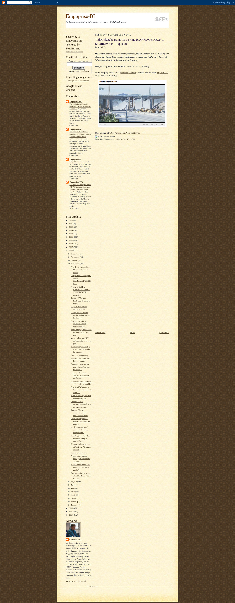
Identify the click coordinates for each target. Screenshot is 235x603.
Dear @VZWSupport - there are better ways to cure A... (81, 390)
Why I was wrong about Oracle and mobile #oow (80, 270)
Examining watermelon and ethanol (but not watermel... (80, 367)
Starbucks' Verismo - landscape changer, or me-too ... (81, 301)
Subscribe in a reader (74, 51)
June (73, 488)
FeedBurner (84, 71)
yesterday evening (128, 72)
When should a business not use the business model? (80, 467)
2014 (71, 243)
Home (132, 332)
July (73, 484)
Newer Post (100, 332)
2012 (71, 250)
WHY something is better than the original (81, 397)
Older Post (164, 332)
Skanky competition (79, 452)
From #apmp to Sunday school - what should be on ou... (80, 349)
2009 (71, 515)
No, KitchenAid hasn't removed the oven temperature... (79, 430)
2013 (71, 247)
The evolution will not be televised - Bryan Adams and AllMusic (80, 106)
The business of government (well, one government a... (81, 404)
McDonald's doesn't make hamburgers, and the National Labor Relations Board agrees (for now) (80, 135)
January (74, 505)
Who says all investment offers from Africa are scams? (81, 447)
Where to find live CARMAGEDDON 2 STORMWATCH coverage (80, 291)
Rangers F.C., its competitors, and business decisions (79, 413)
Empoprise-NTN (76, 182)
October (74, 260)
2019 (71, 227)
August (74, 481)
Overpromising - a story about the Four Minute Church (81, 476)
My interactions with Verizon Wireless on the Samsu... (80, 375)
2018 (71, 230)
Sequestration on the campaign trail (79, 308)
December (75, 253)
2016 (71, 237)
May (73, 491)
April (73, 494)
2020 (71, 223)
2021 (71, 220)
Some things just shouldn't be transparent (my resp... (81, 332)
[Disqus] (132, 190)
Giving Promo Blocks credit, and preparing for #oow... (80, 315)
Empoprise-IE (75, 159)
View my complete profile (76, 581)
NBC (102, 47)
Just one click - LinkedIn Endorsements (80, 359)
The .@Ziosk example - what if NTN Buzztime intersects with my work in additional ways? (80, 188)
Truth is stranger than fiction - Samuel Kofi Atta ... (80, 421)
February (75, 501)
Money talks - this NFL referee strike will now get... (81, 341)
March (74, 498)
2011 (71, 508)
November (75, 257)
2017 (71, 233)
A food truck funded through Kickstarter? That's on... (80, 458)
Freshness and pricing (79, 355)
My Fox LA (162, 72)
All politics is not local (78, 162)
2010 (71, 511)
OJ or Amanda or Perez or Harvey (124, 132)
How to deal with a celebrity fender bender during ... (79, 324)
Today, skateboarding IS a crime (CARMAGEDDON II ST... (81, 279)
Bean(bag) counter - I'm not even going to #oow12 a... (80, 438)
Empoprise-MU (76, 101)
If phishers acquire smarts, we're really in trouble (81, 382)
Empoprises (75, 539)
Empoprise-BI (80, 16)
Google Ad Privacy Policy (78, 80)
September (75, 263)
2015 (71, 240)
